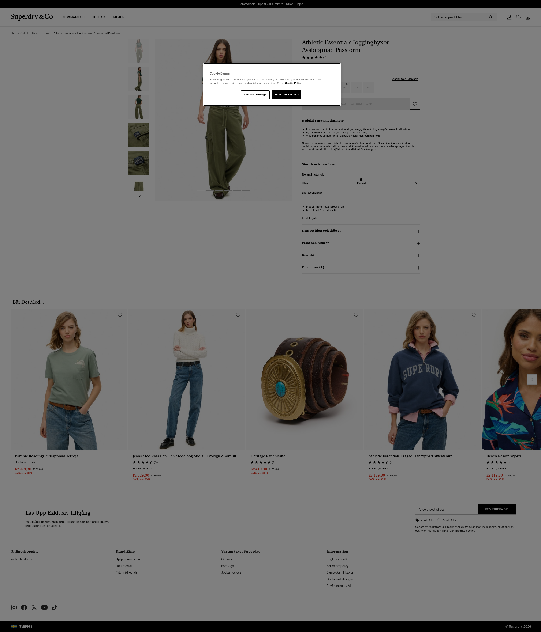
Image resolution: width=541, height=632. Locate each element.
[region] (272, 84)
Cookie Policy (293, 83)
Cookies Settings (255, 94)
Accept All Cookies (286, 94)
